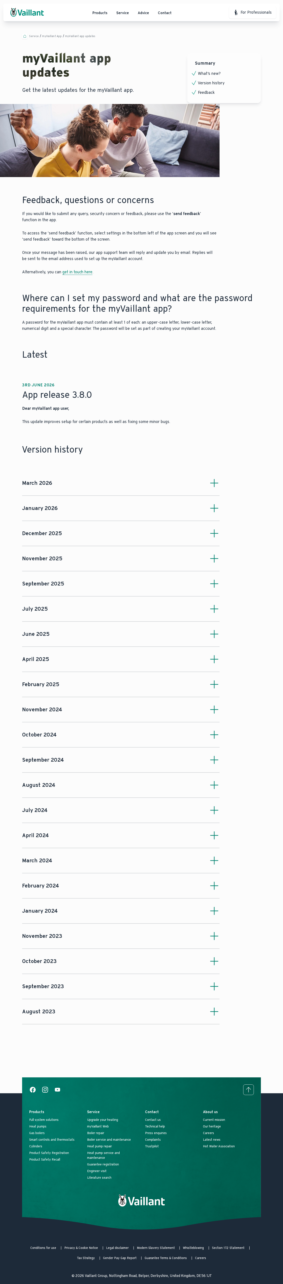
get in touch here (77, 272)
